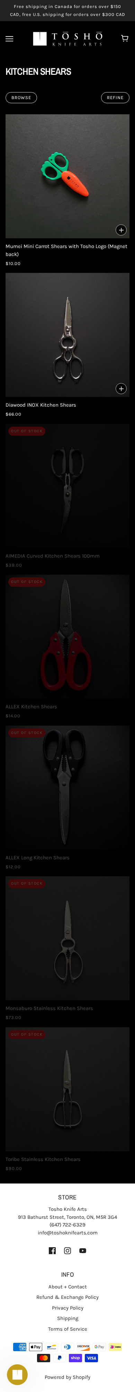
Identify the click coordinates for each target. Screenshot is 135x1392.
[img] (52, 1250)
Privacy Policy (67, 1308)
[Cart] (126, 39)
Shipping (67, 1318)
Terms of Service (67, 1329)
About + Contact (67, 1287)
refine (115, 97)
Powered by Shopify (67, 1377)
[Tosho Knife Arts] (67, 38)
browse (21, 97)
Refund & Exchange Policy (67, 1297)
